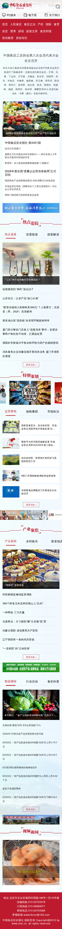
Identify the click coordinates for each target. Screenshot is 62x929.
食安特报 (45, 31)
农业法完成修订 (13, 148)
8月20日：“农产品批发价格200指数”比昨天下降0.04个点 (30, 798)
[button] (6, 115)
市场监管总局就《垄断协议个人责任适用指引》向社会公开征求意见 (31, 188)
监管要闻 (11, 411)
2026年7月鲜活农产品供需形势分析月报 (23, 733)
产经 (40, 24)
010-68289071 (36, 906)
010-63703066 (36, 910)
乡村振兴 (32, 541)
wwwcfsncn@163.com (37, 914)
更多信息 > (31, 364)
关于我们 (54, 15)
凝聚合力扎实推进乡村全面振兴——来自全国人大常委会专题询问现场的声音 (31, 155)
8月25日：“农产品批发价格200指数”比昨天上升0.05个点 (30, 756)
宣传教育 (8, 38)
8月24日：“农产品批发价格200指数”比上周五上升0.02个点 (30, 777)
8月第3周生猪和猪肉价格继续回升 (20, 767)
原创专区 (21, 38)
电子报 (32, 15)
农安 (5, 31)
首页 (5, 24)
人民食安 (16, 24)
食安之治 (29, 24)
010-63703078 (36, 902)
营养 (13, 31)
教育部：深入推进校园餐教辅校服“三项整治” (27, 162)
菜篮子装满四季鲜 (12, 788)
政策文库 (32, 31)
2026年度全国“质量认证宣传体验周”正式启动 (30, 172)
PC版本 (11, 15)
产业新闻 (11, 541)
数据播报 (11, 681)
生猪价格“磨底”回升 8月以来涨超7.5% (22, 725)
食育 (56, 24)
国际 (48, 24)
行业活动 (32, 681)
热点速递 (11, 234)
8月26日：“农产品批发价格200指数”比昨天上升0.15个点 (30, 744)
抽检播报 (32, 411)
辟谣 (21, 31)
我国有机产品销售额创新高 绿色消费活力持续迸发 (30, 180)
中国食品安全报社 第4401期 (23, 142)
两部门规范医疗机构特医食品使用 (22, 194)
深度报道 (32, 234)
